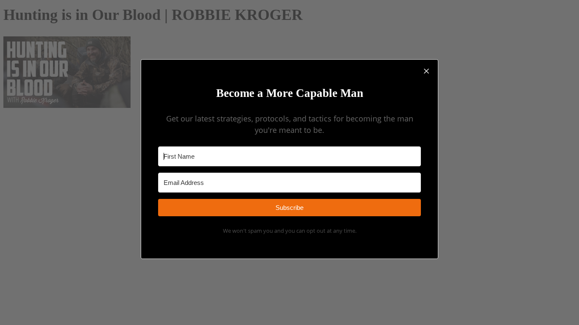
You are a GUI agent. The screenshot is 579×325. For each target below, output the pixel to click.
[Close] (426, 71)
